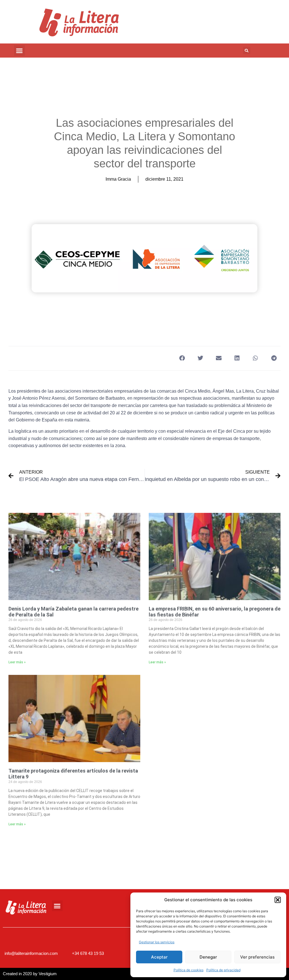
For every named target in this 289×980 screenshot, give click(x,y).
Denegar (208, 957)
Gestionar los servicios (156, 942)
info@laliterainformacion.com (31, 953)
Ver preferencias (257, 957)
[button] (278, 900)
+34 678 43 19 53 (88, 953)
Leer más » (17, 662)
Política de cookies (188, 970)
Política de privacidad (223, 970)
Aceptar (159, 957)
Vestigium (48, 973)
